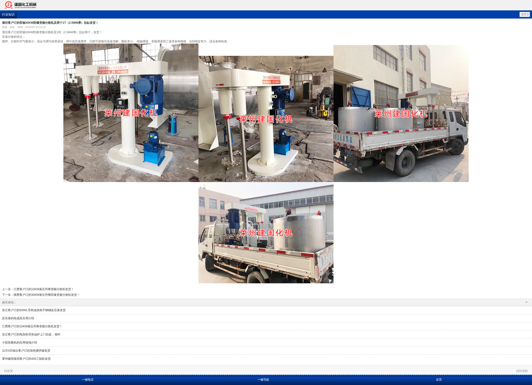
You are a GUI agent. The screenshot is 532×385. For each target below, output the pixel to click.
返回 (523, 14)
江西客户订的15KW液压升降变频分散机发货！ (44, 289)
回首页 (8, 371)
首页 (439, 379)
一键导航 (263, 379)
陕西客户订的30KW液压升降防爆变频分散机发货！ (47, 294)
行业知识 (8, 14)
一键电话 (88, 379)
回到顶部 (522, 371)
